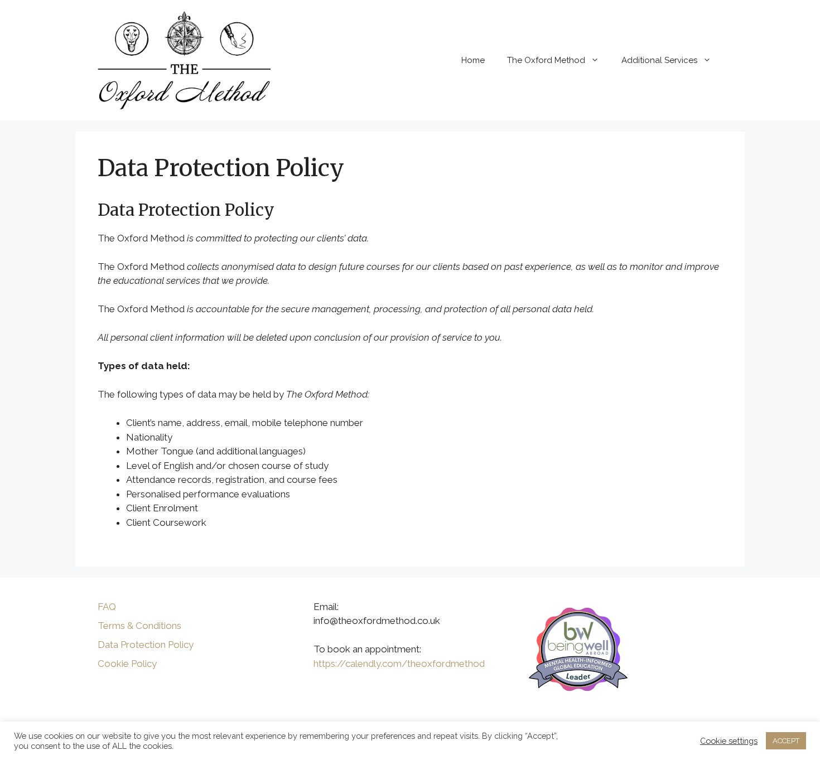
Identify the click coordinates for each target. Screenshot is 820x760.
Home (473, 60)
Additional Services (659, 60)
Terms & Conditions (139, 625)
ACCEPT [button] (786, 741)
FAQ (107, 606)
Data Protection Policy (146, 644)
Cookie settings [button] (729, 741)
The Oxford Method (546, 60)
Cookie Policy (127, 663)
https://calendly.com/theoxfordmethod (399, 663)
